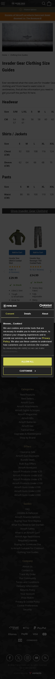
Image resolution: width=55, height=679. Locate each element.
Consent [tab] (10, 313)
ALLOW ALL (27, 361)
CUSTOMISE (26, 370)
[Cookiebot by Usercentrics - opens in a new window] (39, 306)
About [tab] (45, 313)
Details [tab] (27, 313)
